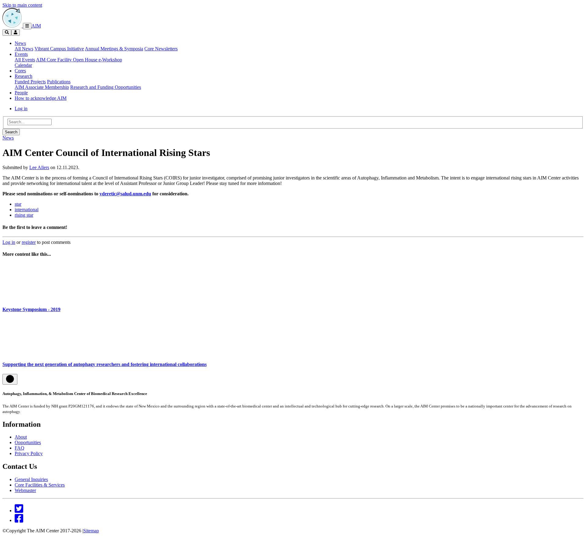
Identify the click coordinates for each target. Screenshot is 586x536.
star (18, 204)
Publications (59, 81)
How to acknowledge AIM (41, 98)
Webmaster (25, 490)
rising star (24, 215)
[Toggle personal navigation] (15, 32)
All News (24, 48)
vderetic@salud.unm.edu (125, 193)
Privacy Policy (29, 453)
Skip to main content (22, 5)
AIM (36, 25)
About (21, 437)
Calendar (23, 65)
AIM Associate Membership (42, 87)
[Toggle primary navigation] (27, 26)
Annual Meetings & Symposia (114, 48)
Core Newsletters (161, 48)
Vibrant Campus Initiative (59, 48)
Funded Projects (30, 81)
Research (23, 76)
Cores (20, 70)
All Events (25, 59)
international (26, 209)
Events (21, 54)
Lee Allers (39, 167)
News (20, 43)
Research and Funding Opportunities (105, 87)
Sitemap (91, 530)
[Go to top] (9, 379)
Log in (21, 108)
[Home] (12, 25)
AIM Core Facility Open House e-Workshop (79, 59)
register (29, 242)
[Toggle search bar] (6, 32)
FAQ (19, 448)
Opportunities (28, 442)
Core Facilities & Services (40, 484)
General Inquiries (31, 479)
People (21, 92)
